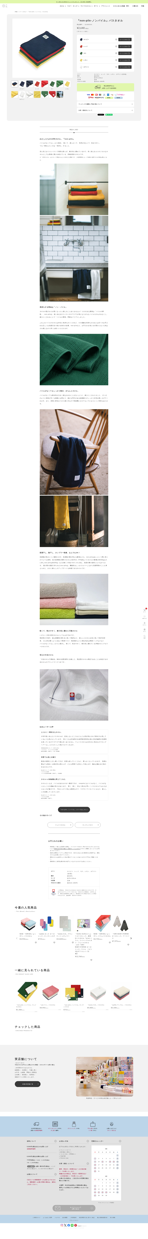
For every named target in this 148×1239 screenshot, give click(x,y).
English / (80, 1225)
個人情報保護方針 (102, 1217)
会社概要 (64, 1217)
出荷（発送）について (66, 1163)
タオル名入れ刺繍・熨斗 (121, 6)
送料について (31, 1141)
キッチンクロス (88, 825)
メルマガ (57, 1217)
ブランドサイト (74, 1220)
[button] (17, 938)
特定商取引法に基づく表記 (87, 1217)
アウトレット (105, 6)
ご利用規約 (73, 1217)
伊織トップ (18, 11)
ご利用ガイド (36, 1217)
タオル (24, 11)
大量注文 (135, 6)
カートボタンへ (98, 1234)
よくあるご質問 (47, 1217)
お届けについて (32, 1174)
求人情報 (112, 1217)
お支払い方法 (63, 1141)
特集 (142, 6)
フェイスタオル (60, 825)
